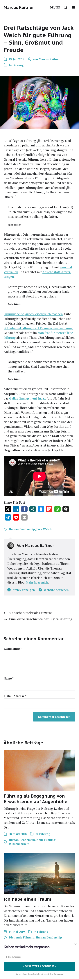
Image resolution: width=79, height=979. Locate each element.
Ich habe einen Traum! (28, 899)
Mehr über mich (37, 582)
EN (58, 7)
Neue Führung (45, 840)
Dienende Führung (21, 937)
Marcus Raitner (19, 7)
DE (52, 7)
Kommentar (13, 648)
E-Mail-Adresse (15, 696)
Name (9, 678)
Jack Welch (43, 529)
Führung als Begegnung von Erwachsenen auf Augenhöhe (35, 798)
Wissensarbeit (19, 844)
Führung (18, 65)
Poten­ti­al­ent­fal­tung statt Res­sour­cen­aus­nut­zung (38, 328)
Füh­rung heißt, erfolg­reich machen (33, 314)
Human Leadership (22, 529)
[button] (65, 7)
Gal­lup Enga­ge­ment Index (27, 398)
